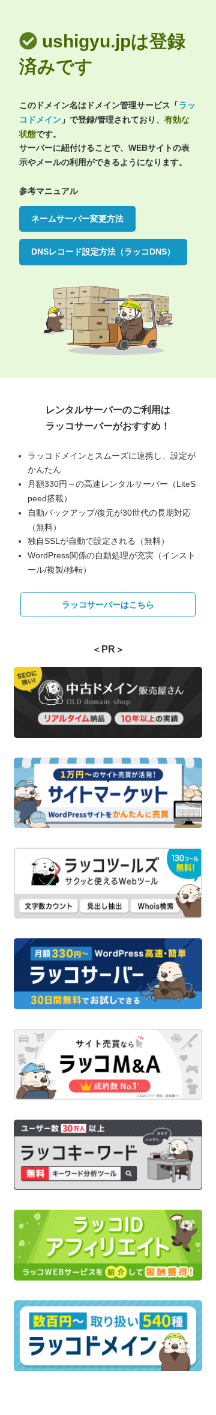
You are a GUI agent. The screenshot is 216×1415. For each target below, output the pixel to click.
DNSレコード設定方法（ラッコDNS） (103, 251)
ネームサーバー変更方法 (77, 218)
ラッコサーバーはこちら (108, 604)
